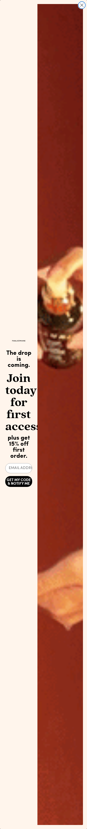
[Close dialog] (81, 5)
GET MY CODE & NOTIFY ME (19, 481)
